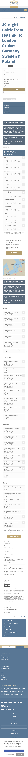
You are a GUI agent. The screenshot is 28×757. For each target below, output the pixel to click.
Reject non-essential (14, 751)
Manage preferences (10, 754)
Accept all (20, 754)
